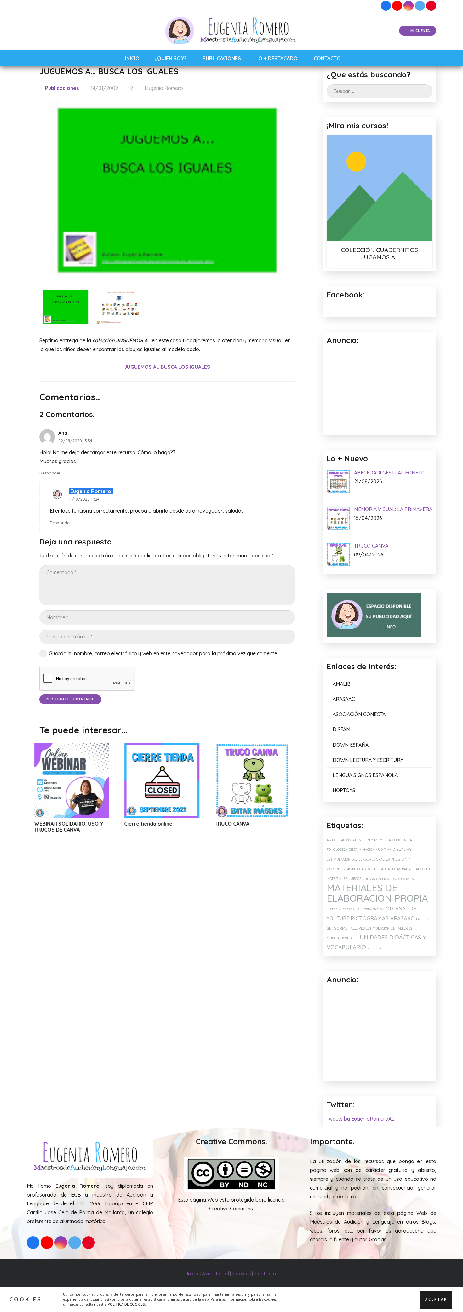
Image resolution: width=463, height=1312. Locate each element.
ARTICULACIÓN (339, 840)
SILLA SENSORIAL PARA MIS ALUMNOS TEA (268, 827)
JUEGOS (355, 878)
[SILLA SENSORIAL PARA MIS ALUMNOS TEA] (273, 780)
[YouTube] (397, 6)
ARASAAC (344, 699)
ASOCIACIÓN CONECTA (359, 714)
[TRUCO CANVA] (183, 780)
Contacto (265, 1273)
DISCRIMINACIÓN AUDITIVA (370, 850)
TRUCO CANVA (163, 824)
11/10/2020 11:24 (84, 499)
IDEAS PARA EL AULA (373, 869)
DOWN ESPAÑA (351, 745)
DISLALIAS (402, 849)
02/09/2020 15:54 (75, 440)
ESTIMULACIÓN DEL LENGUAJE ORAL (356, 859)
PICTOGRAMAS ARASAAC (382, 918)
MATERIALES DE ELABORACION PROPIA (377, 893)
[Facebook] (386, 6)
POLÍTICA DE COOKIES (126, 1304)
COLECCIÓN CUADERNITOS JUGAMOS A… (379, 253)
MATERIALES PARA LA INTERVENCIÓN (355, 909)
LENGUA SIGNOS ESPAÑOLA (365, 775)
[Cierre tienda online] (93, 780)
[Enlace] (231, 31)
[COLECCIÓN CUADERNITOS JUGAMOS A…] (379, 188)
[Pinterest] (431, 6)
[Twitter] (420, 6)
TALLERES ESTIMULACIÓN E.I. (372, 928)
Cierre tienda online (79, 824)
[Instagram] (408, 6)
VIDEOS (374, 947)
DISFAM (341, 729)
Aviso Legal (215, 1273)
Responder (49, 472)
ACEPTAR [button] (436, 1299)
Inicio (192, 1273)
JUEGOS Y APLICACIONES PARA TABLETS (393, 879)
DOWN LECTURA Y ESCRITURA (368, 760)
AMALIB (342, 684)
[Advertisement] (379, 1033)
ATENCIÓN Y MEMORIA (371, 840)
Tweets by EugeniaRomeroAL (360, 1118)
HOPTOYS (344, 790)
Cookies (241, 1273)
